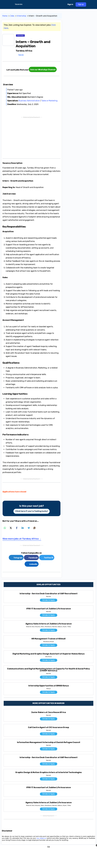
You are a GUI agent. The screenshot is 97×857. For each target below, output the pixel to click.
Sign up (81, 4)
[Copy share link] (34, 528)
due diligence (41, 838)
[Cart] (63, 4)
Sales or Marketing (49, 101)
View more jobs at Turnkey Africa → (21, 538)
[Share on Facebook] (16, 528)
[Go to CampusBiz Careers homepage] (47, 4)
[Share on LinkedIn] (22, 528)
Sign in (70, 4)
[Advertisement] (31, 137)
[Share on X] (10, 528)
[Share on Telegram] (28, 528)
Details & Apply (48, 600)
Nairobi (21, 55)
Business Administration (29, 101)
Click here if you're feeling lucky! (31, 511)
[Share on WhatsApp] (4, 528)
